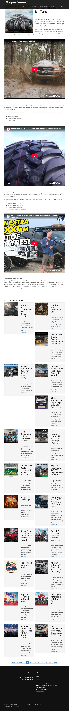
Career (53, 6)
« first (13, 662)
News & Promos (43, 6)
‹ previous (20, 662)
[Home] (15, 2)
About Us (24, 6)
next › (50, 662)
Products (33, 6)
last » (55, 662)
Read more (23, 332)
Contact (61, 6)
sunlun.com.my (40, 691)
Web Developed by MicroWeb (34, 705)
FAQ (38, 676)
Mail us (39, 679)
